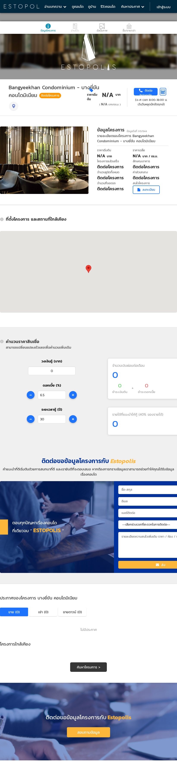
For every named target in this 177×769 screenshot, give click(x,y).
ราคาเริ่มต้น (92, 96)
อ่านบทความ (53, 6)
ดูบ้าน (92, 6)
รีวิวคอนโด (108, 6)
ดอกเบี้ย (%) (52, 385)
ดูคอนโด (78, 6)
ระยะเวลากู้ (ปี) (51, 409)
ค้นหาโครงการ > (88, 667)
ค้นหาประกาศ (131, 6)
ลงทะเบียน (148, 189)
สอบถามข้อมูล (88, 732)
